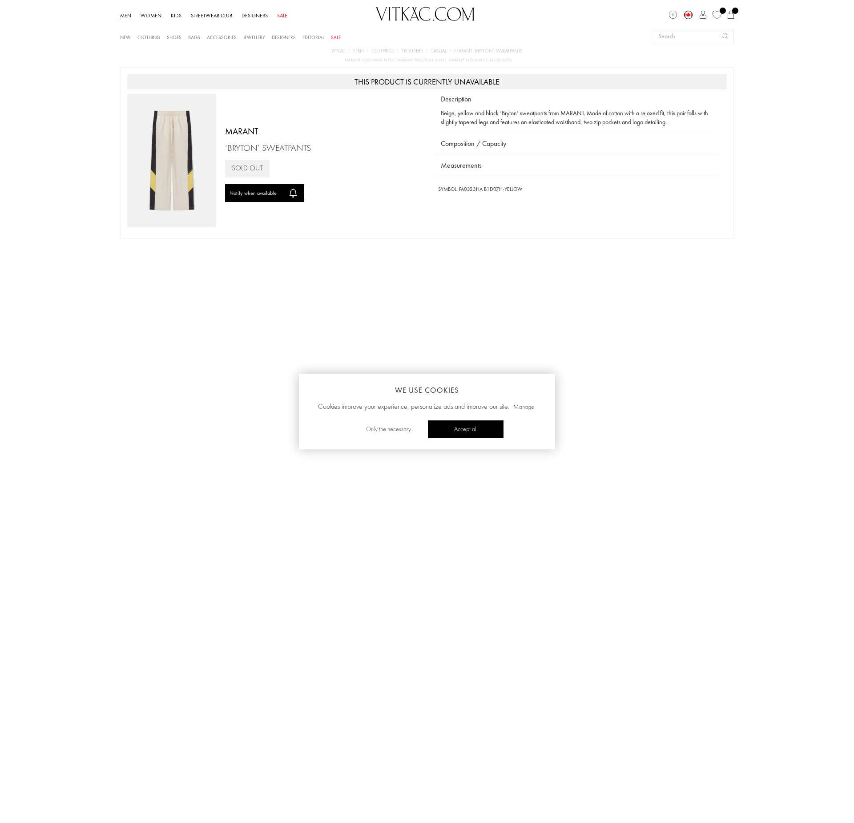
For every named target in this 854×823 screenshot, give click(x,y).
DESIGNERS (255, 15)
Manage (523, 407)
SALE (282, 15)
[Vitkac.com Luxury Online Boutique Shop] (425, 13)
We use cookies (427, 390)
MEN (125, 15)
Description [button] (456, 99)
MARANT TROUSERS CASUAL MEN (480, 60)
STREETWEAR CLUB (211, 15)
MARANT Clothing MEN (370, 60)
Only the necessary (388, 429)
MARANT (241, 131)
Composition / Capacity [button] (473, 143)
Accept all (466, 429)
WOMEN (151, 15)
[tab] (577, 99)
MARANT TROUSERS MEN (421, 60)
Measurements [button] (461, 165)
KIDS (176, 15)
